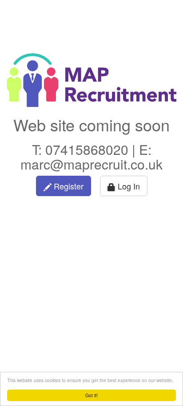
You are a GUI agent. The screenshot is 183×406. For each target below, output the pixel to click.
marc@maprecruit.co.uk (91, 163)
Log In (127, 186)
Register (68, 186)
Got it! (91, 395)
